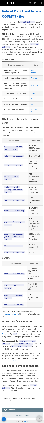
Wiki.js (26, 421)
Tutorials (34, 78)
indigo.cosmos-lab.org (10, 314)
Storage (33, 104)
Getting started (18, 361)
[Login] (40, 3)
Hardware (34, 86)
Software (34, 94)
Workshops (35, 109)
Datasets (34, 99)
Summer (34, 112)
